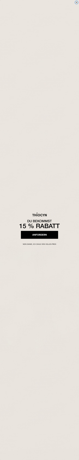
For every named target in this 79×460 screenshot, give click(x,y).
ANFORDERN (39, 234)
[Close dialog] (76, 2)
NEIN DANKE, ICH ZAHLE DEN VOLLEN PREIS (39, 244)
